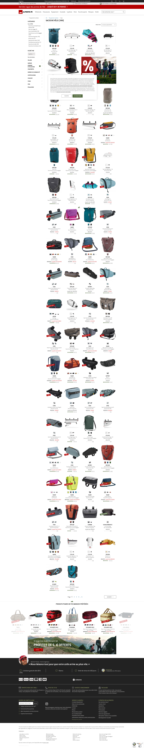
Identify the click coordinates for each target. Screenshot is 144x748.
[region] (72, 87)
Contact (74, 708)
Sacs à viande (102, 735)
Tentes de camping (77, 734)
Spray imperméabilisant (51, 739)
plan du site (45, 742)
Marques (91, 12)
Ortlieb (21, 739)
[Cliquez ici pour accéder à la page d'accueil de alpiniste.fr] (26, 12)
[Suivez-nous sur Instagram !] (47, 704)
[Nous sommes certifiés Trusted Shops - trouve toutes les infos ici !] (103, 670)
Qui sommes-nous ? (104, 702)
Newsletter (101, 706)
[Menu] (143, 743)
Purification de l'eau (50, 740)
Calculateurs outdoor (24, 734)
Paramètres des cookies (78, 715)
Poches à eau (49, 737)
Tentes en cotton (76, 737)
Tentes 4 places (76, 740)
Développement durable (105, 717)
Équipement (54, 12)
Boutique (21, 1)
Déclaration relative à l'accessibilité (108, 716)
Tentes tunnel (76, 735)
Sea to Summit (23, 736)
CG (73, 714)
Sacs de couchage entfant (105, 734)
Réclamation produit (77, 712)
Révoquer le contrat (77, 719)
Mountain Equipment (24, 737)
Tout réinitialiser (31, 57)
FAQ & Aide (74, 706)
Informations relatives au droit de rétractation (83, 717)
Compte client (102, 704)
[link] (35, 18)
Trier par (98, 24)
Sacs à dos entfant (103, 740)
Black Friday (22, 735)
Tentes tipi (75, 736)
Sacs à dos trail (102, 739)
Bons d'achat (102, 708)
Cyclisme (69, 12)
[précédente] (48, 106)
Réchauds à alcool (50, 735)
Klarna (49, 3)
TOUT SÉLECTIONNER (77, 95)
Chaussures (46, 12)
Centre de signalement (104, 714)
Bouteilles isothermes (51, 736)
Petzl (21, 740)
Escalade (62, 12)
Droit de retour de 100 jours (81, 3)
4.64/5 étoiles (109, 3)
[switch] (140, 746)
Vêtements (38, 12)
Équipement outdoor (53, 18)
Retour (73, 710)
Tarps (74, 739)
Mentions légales (103, 712)
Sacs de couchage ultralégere (105, 736)
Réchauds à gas (49, 734)
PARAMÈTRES (66, 95)
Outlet (97, 12)
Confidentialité (78, 714)
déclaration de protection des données (64, 91)
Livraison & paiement (77, 702)
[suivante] (60, 106)
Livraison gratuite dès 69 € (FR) (29, 3)
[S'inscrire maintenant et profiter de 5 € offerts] (72, 645)
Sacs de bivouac (103, 737)
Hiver (75, 12)
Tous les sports (82, 12)
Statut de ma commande (78, 704)
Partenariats (102, 710)
